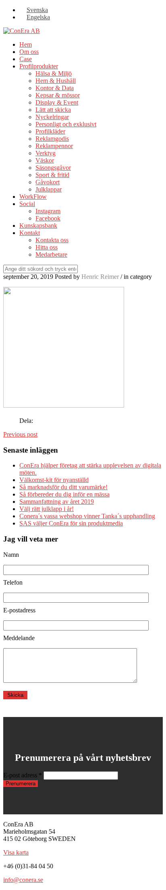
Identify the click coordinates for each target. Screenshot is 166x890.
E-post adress (22, 775)
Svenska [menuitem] (37, 9)
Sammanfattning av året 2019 (56, 501)
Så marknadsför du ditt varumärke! (63, 487)
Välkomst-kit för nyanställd (54, 479)
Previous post (20, 434)
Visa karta (16, 852)
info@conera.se (23, 879)
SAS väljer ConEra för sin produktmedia (71, 523)
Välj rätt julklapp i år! (46, 508)
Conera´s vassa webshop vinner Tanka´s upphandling (87, 516)
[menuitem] (33, 9)
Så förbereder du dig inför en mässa (64, 494)
